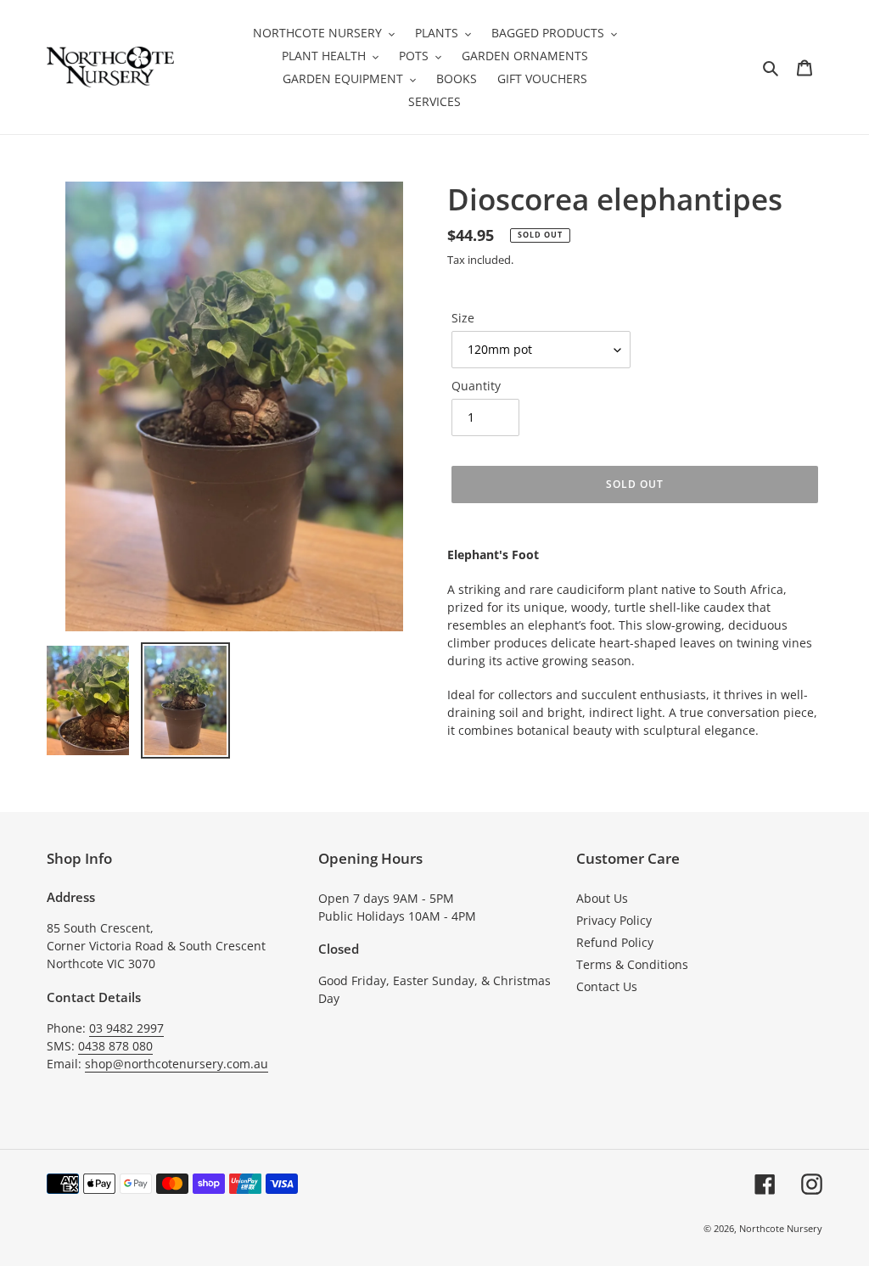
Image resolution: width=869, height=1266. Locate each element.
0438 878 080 (115, 1046)
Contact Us (606, 986)
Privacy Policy (614, 920)
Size (462, 318)
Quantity (476, 386)
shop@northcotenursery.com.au (176, 1064)
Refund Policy (614, 942)
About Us (602, 898)
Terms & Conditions (632, 964)
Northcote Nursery (780, 1228)
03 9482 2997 (126, 1028)
